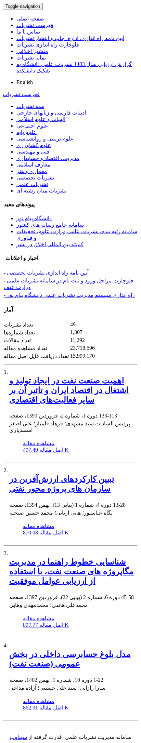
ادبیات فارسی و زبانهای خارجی (51, 113)
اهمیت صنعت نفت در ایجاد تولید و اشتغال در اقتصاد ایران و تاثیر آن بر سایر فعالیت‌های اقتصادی (69, 390)
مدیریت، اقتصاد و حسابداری (47, 158)
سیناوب (18, 737)
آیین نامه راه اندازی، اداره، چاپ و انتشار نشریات (70, 38)
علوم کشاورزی (33, 145)
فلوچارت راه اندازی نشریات (47, 45)
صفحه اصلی (30, 19)
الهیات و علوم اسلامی (40, 119)
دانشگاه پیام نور (34, 218)
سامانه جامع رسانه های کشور (50, 225)
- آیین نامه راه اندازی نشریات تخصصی (46, 273)
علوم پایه (26, 132)
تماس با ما (28, 32)
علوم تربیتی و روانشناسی (45, 139)
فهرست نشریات (34, 25)
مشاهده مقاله (38, 443)
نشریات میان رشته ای (41, 191)
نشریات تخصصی (35, 178)
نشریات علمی (32, 184)
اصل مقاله (46, 450)
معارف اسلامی (33, 165)
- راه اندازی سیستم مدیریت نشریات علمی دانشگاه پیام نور (69, 295)
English (24, 82)
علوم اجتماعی (32, 126)
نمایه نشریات (31, 58)
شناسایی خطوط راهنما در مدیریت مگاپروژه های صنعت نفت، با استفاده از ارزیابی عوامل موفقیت (71, 571)
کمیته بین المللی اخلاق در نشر (50, 244)
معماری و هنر (31, 171)
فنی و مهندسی (33, 152)
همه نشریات (30, 106)
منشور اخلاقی (32, 51)
